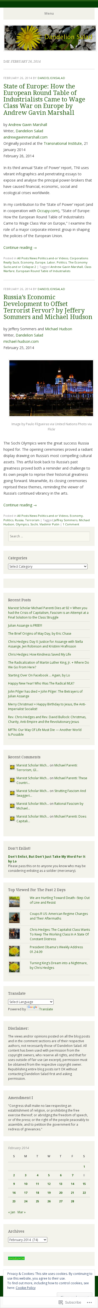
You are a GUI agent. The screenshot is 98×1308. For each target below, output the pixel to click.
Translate (46, 1009)
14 (72, 1184)
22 (84, 1193)
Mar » (22, 1212)
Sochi (34, 524)
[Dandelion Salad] (50, 50)
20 (60, 1193)
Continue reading (20, 247)
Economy (27, 262)
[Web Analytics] (16, 1259)
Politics (62, 262)
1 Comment (71, 524)
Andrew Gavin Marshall (27, 124)
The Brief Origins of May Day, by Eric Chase (39, 633)
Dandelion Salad (29, 130)
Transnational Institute (63, 143)
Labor (51, 262)
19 (48, 1193)
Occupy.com (47, 210)
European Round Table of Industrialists (43, 271)
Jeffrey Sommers (65, 520)
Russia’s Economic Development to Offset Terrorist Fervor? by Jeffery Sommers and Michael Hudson (47, 307)
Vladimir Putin (49, 524)
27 (60, 1201)
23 (13, 1201)
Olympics (22, 524)
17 (25, 1193)
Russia (19, 520)
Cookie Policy (26, 1288)
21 (72, 1193)
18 (37, 1193)
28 (72, 1201)
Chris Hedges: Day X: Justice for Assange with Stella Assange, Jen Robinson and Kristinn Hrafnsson (45, 644)
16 (13, 1193)
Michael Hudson (58, 328)
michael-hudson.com (21, 341)
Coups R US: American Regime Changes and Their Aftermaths (59, 916)
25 (37, 1201)
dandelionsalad (51, 78)
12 (48, 1184)
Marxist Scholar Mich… (32, 765)
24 (25, 1201)
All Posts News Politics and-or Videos (42, 258)
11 (37, 1184)
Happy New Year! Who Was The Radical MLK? (41, 683)
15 (84, 1184)
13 (60, 1184)
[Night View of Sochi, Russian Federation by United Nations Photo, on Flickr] (51, 415)
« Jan (11, 1212)
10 (25, 1184)
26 (48, 1201)
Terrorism (32, 520)
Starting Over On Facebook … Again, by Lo (39, 675)
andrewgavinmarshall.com (25, 137)
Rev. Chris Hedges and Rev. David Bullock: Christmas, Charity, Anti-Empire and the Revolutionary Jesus (47, 719)
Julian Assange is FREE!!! (25, 625)
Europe (40, 262)
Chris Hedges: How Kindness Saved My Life (39, 654)
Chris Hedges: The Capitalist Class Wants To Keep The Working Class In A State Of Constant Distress (60, 934)
